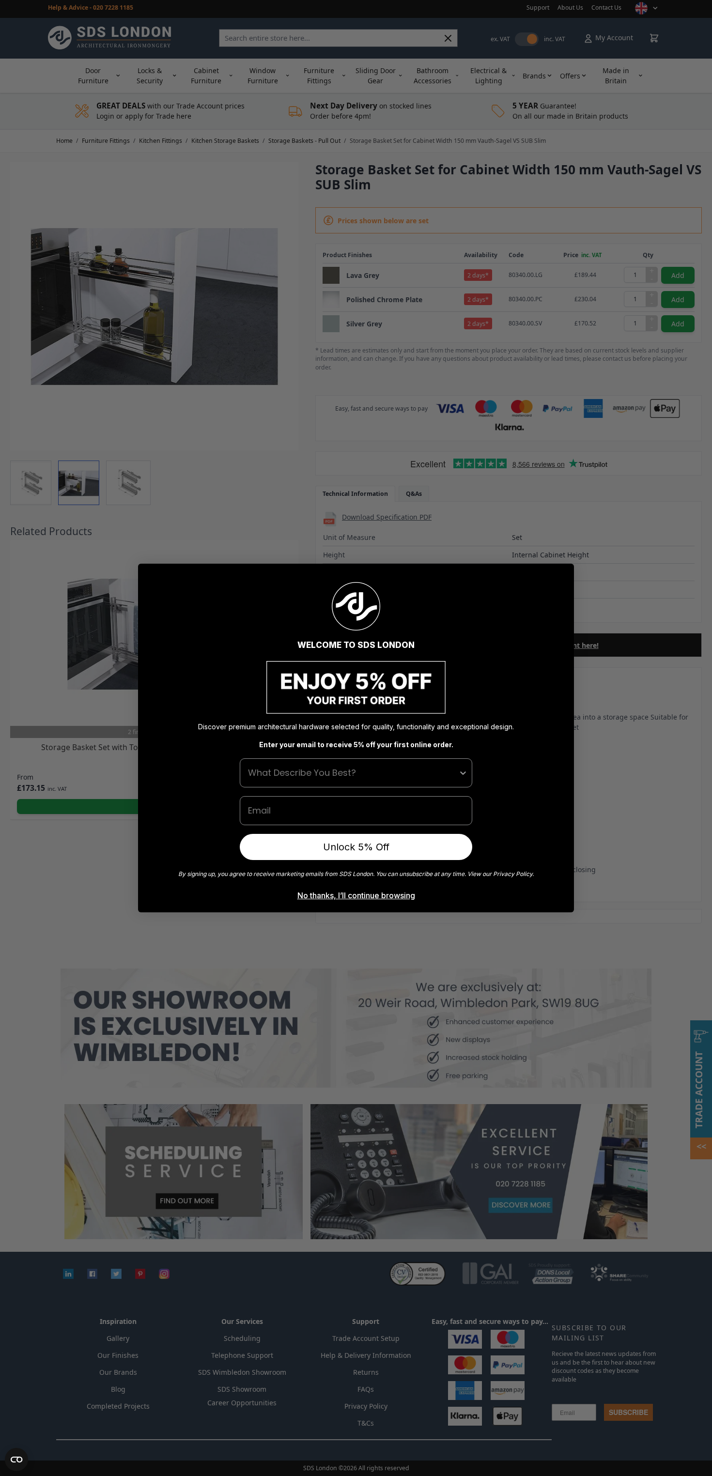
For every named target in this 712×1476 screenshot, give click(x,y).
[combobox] (353, 773)
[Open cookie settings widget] (16, 1459)
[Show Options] (463, 773)
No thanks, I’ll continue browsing (356, 895)
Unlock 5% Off (356, 847)
